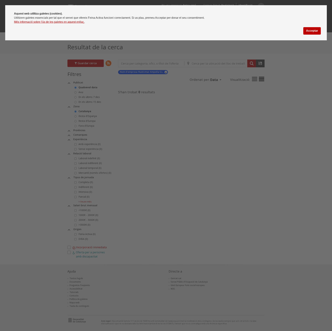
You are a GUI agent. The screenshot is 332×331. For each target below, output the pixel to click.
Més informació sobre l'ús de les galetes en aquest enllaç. (49, 21)
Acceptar (312, 30)
